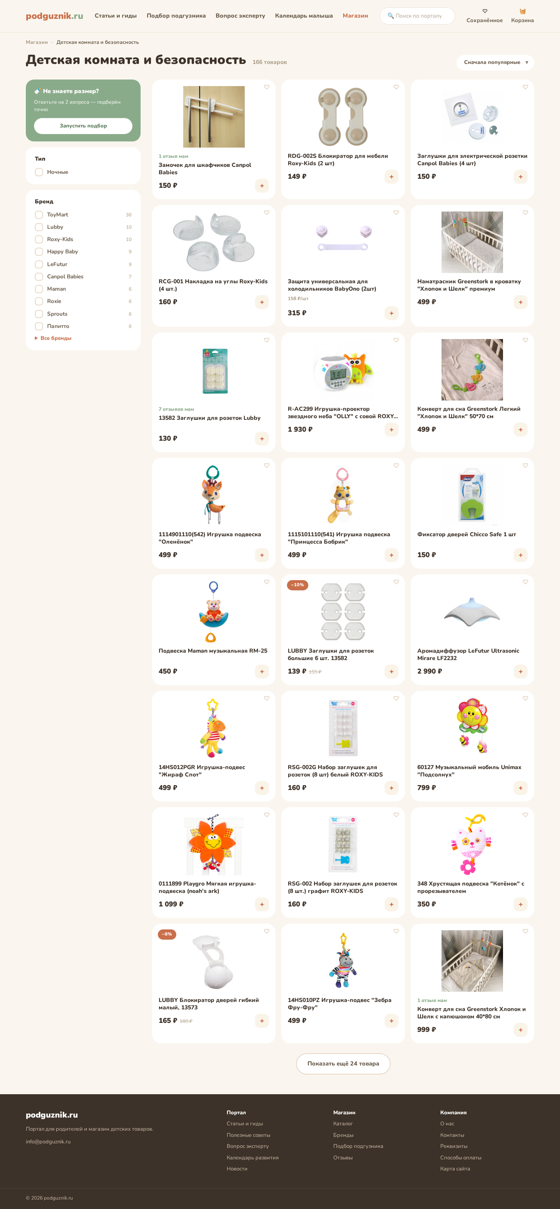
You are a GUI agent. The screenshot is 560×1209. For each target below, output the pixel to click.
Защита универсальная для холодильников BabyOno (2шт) (332, 285)
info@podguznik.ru (48, 1141)
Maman (84, 289)
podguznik (54, 16)
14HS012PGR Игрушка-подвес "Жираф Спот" (202, 771)
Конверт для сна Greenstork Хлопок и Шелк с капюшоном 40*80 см (471, 1013)
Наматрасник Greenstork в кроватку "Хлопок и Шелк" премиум (469, 285)
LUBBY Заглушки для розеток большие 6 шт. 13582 (331, 654)
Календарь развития (253, 1157)
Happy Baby (84, 251)
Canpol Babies (84, 276)
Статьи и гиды (116, 15)
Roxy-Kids (84, 239)
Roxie (84, 301)
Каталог (343, 1123)
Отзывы (343, 1157)
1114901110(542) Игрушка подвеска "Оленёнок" (210, 538)
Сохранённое (485, 15)
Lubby (84, 227)
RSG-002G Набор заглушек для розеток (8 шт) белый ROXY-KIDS (335, 771)
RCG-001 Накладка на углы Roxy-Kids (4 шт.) (213, 285)
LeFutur (84, 264)
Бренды (343, 1135)
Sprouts (84, 314)
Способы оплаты (460, 1157)
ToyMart (84, 215)
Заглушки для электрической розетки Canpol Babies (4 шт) (472, 160)
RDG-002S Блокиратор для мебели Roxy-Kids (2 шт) (338, 160)
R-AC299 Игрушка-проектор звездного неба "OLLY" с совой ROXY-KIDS (342, 413)
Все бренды (56, 338)
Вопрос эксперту (240, 15)
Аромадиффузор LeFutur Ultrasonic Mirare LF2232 (468, 654)
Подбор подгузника (176, 15)
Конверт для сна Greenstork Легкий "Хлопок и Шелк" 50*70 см (469, 412)
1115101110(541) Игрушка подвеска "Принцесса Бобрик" (339, 538)
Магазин (355, 15)
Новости (237, 1169)
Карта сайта (455, 1169)
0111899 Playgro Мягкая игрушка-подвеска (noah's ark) (207, 887)
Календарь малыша (304, 15)
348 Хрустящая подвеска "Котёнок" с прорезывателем (470, 887)
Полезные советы (248, 1135)
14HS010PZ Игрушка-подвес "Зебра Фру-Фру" (340, 1004)
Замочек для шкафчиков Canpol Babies (205, 169)
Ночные (53, 172)
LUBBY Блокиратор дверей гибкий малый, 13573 (209, 1004)
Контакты (452, 1135)
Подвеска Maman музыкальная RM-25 (213, 651)
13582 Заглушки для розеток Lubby (209, 418)
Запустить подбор (83, 126)
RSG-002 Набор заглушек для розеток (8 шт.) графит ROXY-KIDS (342, 887)
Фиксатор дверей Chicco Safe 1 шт (466, 534)
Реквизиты (453, 1146)
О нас (447, 1123)
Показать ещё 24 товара (343, 1063)
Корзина (522, 15)
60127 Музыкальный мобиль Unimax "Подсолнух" (469, 771)
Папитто (84, 326)
